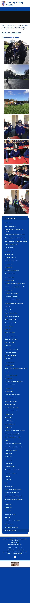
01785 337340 (15, 542)
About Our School (11, 25)
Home (3, 25)
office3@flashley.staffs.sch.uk (15, 544)
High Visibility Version (7, 551)
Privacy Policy (21, 551)
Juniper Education (20, 549)
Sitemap (15, 551)
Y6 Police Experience (22, 29)
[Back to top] (15, 557)
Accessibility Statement (17, 553)
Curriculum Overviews (23, 25)
